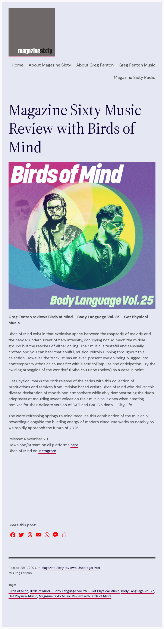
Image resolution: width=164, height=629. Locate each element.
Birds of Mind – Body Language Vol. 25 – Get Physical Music (75, 591)
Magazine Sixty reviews (58, 568)
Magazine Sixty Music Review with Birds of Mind (75, 596)
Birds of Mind (18, 591)
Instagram (47, 451)
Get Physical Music (23, 596)
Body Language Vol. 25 (137, 591)
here (74, 445)
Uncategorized (89, 568)
